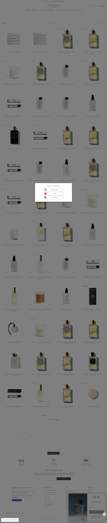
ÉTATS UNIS (54, 197)
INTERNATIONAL (54, 189)
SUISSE (54, 193)
